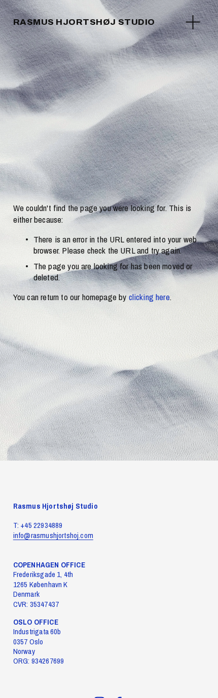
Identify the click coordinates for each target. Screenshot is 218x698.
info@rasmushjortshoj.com (53, 536)
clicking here (149, 297)
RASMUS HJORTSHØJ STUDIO (84, 22)
